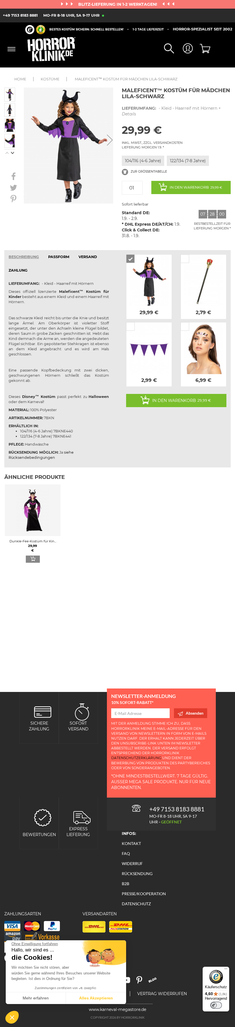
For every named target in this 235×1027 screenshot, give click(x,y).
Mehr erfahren (36, 998)
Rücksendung (137, 873)
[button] (12, 1017)
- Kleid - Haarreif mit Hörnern (171, 111)
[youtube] (128, 982)
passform (58, 257)
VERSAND (88, 257)
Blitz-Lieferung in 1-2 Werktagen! (118, 4)
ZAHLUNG (18, 270)
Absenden (194, 713)
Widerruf (132, 863)
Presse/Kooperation (144, 893)
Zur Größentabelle (148, 171)
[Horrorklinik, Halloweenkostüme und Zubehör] (52, 49)
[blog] (154, 982)
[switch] (216, 1005)
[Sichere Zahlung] (42, 711)
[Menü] (225, 970)
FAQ (126, 853)
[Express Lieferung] (82, 817)
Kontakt (131, 843)
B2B (125, 883)
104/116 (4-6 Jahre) (143, 160)
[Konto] (183, 49)
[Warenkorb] (202, 49)
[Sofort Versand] (82, 711)
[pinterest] (141, 982)
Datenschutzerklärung (136, 758)
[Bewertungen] (42, 817)
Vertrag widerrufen (162, 993)
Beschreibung (24, 257)
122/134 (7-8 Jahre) (188, 160)
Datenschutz (136, 903)
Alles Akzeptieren (96, 998)
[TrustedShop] (35, 29)
